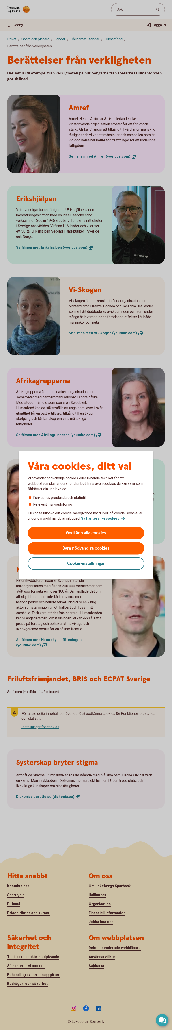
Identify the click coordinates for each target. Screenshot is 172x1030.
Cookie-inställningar (86, 563)
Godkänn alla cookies (86, 533)
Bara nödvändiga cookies (86, 548)
